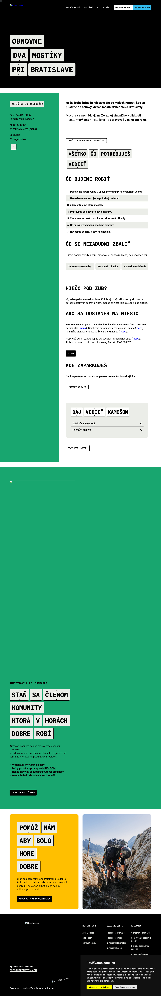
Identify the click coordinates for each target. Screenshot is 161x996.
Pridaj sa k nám (142, 7)
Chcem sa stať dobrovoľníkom (34, 898)
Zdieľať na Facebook (83, 423)
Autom (71, 353)
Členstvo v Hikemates (140, 933)
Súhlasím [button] (93, 987)
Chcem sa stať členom (23, 792)
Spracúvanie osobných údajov (141, 939)
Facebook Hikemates (116, 933)
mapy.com (49, 768)
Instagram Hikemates (116, 943)
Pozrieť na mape (77, 387)
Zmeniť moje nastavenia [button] (125, 987)
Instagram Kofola (114, 948)
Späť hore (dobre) (77, 448)
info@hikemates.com (23, 970)
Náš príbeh (87, 938)
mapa (83, 328)
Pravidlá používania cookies (140, 947)
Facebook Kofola (114, 938)
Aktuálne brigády (123, 7)
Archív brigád (88, 933)
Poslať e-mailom (81, 429)
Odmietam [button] (105, 987)
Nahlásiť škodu (89, 943)
